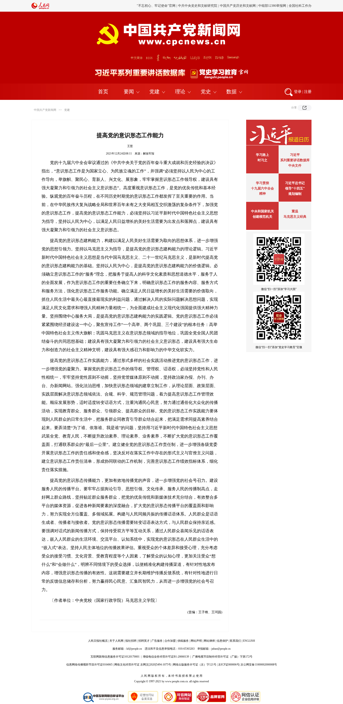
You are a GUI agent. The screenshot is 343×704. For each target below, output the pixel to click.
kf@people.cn (134, 648)
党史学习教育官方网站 (157, 5)
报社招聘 (130, 640)
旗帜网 (180, 5)
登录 (297, 92)
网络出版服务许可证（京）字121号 (194, 664)
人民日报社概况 (98, 640)
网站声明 (196, 640)
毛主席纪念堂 (257, 5)
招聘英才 (144, 640)
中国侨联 (238, 5)
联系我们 (235, 640)
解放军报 (148, 153)
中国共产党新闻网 (45, 110)
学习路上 (262, 155)
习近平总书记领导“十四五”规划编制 (295, 188)
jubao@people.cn (221, 648)
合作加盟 (170, 640)
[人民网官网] (40, 8)
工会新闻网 (221, 5)
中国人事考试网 (199, 5)
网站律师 (209, 640)
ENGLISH (249, 640)
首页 (103, 92)
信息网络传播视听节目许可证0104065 (89, 664)
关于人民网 (116, 640)
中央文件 (294, 165)
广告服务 (157, 640)
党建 (154, 92)
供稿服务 (183, 640)
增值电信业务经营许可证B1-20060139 (166, 656)
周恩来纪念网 (279, 5)
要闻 (129, 92)
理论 (180, 92)
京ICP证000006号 (228, 664)
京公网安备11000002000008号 (259, 664)
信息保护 (222, 640)
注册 (308, 92)
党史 (206, 92)
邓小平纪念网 (302, 5)
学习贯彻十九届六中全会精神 (262, 188)
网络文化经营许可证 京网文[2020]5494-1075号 (142, 664)
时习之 (262, 160)
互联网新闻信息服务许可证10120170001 (115, 656)
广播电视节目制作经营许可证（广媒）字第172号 (222, 656)
